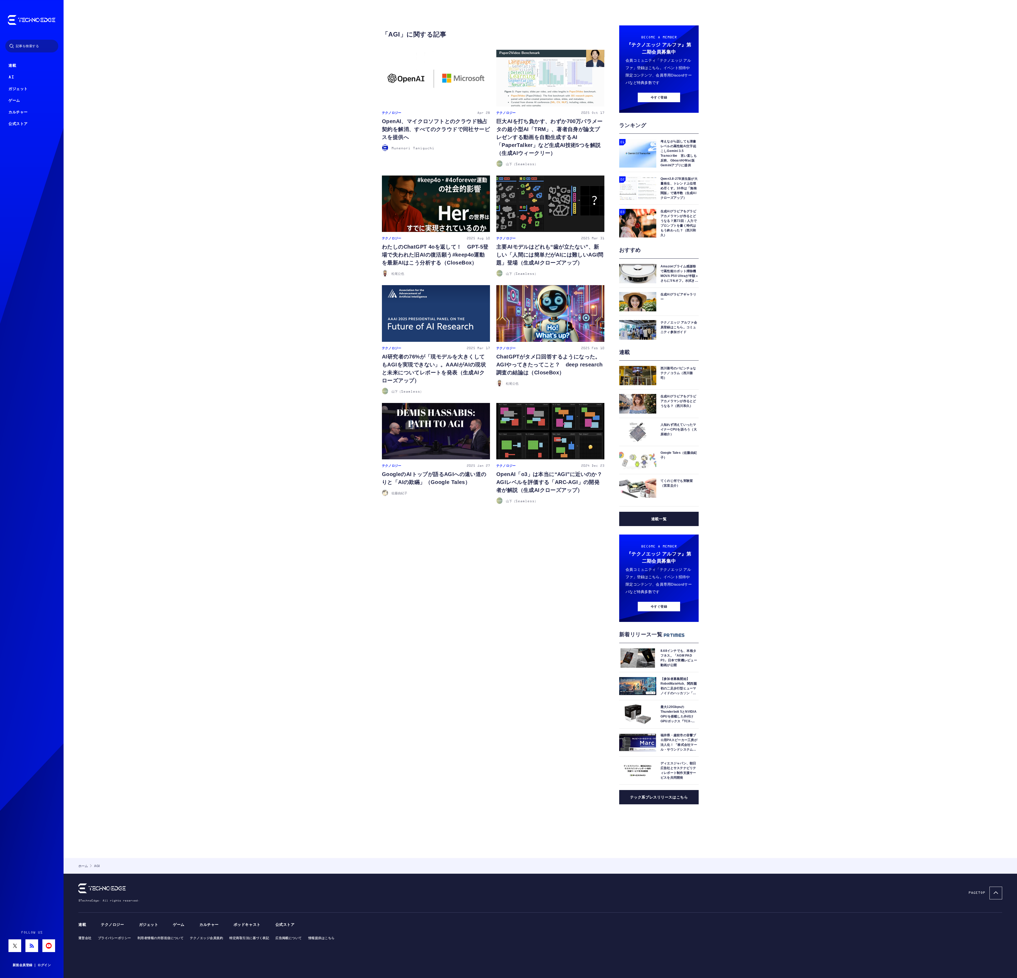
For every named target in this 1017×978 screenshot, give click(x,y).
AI (11, 77)
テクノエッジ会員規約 (206, 938)
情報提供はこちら (321, 938)
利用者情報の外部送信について (160, 938)
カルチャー (18, 112)
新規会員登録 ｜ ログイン (32, 965)
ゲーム (14, 100)
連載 (12, 66)
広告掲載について (288, 938)
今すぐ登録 (659, 97)
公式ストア (18, 124)
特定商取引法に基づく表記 (249, 938)
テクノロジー (112, 925)
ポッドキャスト (247, 925)
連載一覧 (659, 519)
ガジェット (18, 89)
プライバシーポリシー (114, 938)
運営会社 (85, 938)
